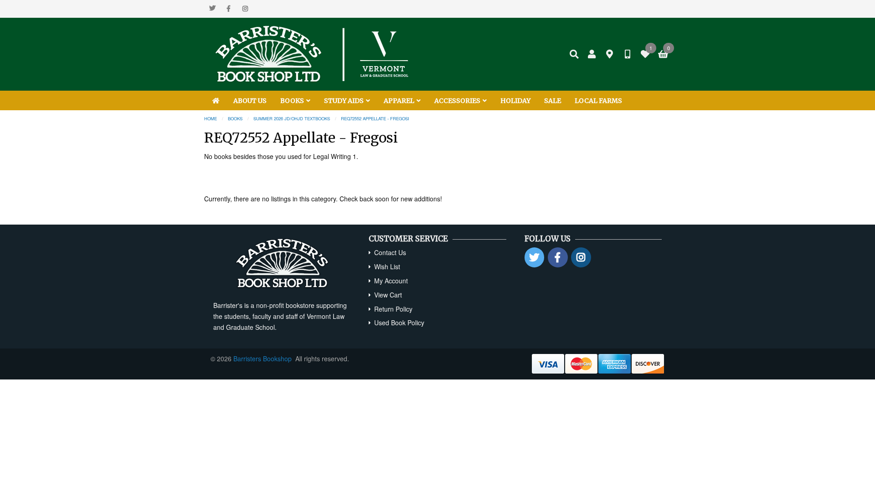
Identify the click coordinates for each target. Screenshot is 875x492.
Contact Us (390, 252)
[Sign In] (592, 54)
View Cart (388, 294)
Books (235, 118)
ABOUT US (250, 101)
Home (210, 118)
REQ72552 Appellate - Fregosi (375, 118)
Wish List (387, 266)
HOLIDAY (515, 101)
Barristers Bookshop (262, 358)
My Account (391, 280)
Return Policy (393, 308)
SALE (552, 101)
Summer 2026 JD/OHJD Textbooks (291, 118)
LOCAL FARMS (598, 101)
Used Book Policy (399, 322)
